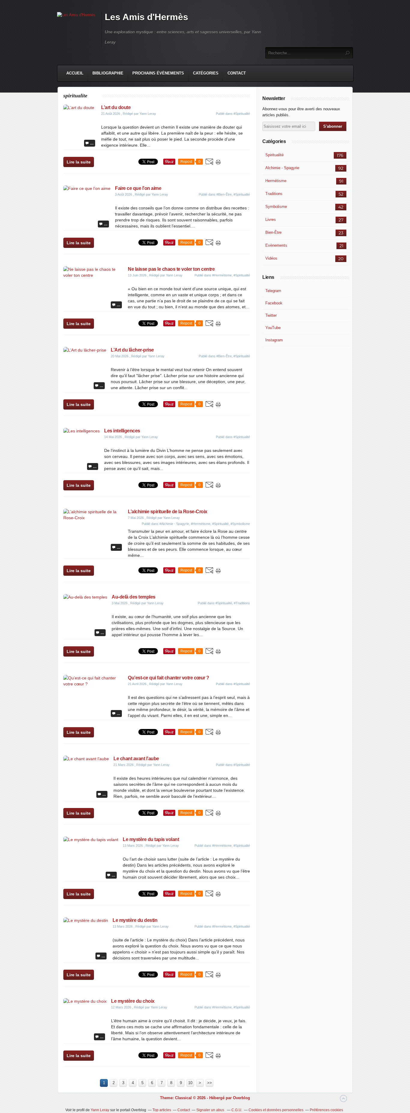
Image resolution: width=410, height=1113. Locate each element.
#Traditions (242, 603)
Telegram (273, 290)
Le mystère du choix (133, 1001)
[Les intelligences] (81, 430)
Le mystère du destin (135, 920)
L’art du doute (117, 107)
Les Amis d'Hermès (146, 17)
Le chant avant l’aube (136, 758)
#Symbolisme (240, 524)
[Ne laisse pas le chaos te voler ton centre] (93, 275)
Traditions (273, 193)
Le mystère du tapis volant (151, 839)
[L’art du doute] (80, 107)
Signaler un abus (210, 1110)
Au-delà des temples (133, 596)
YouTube (273, 327)
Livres (270, 219)
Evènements (276, 245)
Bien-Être (273, 232)
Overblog (241, 1098)
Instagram (274, 340)
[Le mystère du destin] (85, 920)
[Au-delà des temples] (85, 597)
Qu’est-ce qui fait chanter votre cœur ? (168, 677)
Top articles (161, 1110)
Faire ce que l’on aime (138, 188)
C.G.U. (236, 1110)
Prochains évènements (158, 73)
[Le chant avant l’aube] (86, 758)
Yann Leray (100, 1110)
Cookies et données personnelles (276, 1110)
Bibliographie (107, 73)
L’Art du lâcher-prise (132, 349)
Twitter (271, 315)
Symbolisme (276, 206)
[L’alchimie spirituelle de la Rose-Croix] (93, 517)
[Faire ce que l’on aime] (86, 188)
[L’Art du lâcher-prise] (84, 350)
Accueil (74, 73)
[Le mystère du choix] (85, 1001)
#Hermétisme (222, 275)
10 (190, 1083)
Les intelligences (122, 430)
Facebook (273, 303)
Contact (237, 73)
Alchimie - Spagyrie (282, 168)
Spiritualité (274, 155)
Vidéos (271, 258)
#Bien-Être (224, 194)
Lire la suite (79, 162)
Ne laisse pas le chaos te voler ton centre (171, 269)
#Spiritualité (242, 113)
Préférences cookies (326, 1110)
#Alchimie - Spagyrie (174, 524)
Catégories (206, 73)
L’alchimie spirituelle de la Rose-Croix (167, 511)
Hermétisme (275, 180)
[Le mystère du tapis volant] (90, 839)
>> (209, 1083)
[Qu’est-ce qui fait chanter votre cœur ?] (93, 684)
